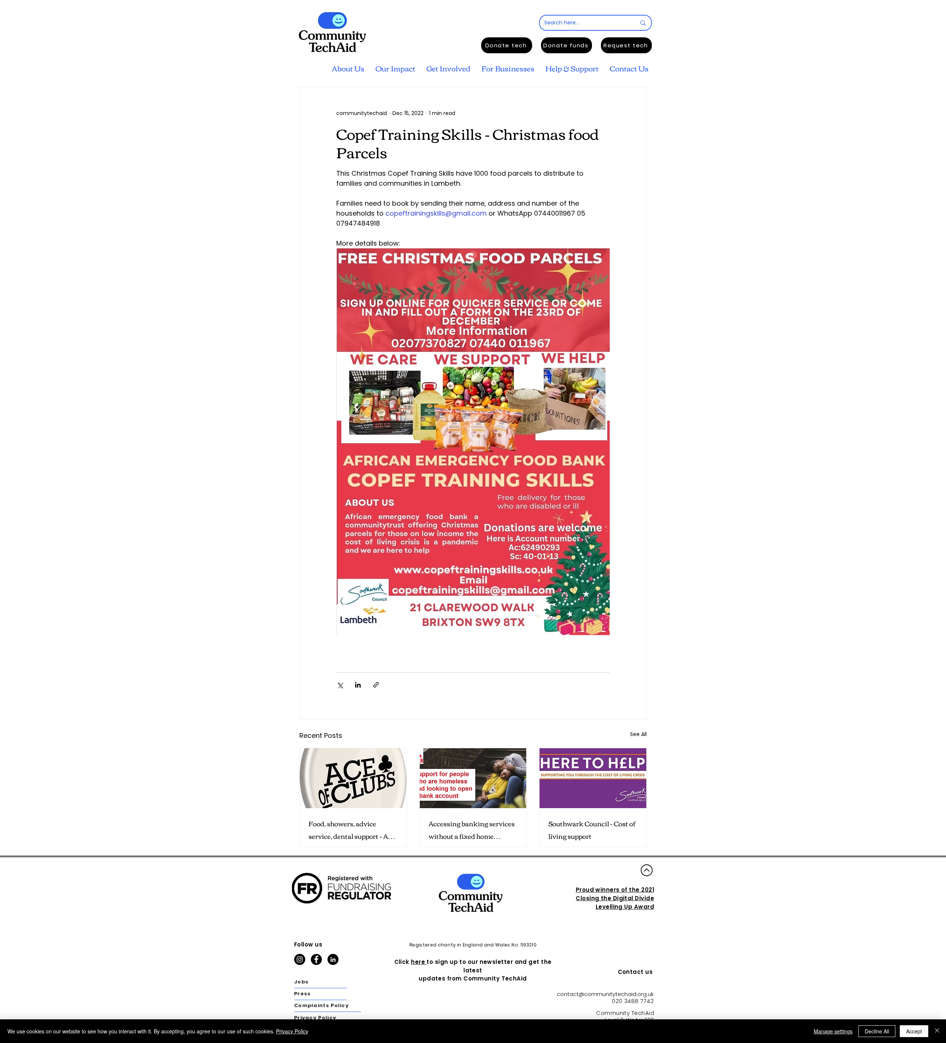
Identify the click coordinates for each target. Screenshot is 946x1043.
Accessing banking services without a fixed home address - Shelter (472, 829)
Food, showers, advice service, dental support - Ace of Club (352, 829)
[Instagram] (299, 959)
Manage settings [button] (833, 1031)
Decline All (877, 1031)
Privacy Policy (292, 1031)
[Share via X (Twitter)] (339, 684)
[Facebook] (316, 959)
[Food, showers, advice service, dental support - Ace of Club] (353, 778)
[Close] (937, 1031)
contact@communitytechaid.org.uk (605, 994)
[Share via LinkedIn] (357, 684)
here (418, 962)
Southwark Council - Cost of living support (592, 829)
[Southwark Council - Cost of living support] (593, 778)
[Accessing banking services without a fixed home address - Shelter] (473, 778)
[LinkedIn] (332, 959)
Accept (914, 1031)
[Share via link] (376, 684)
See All (638, 734)
